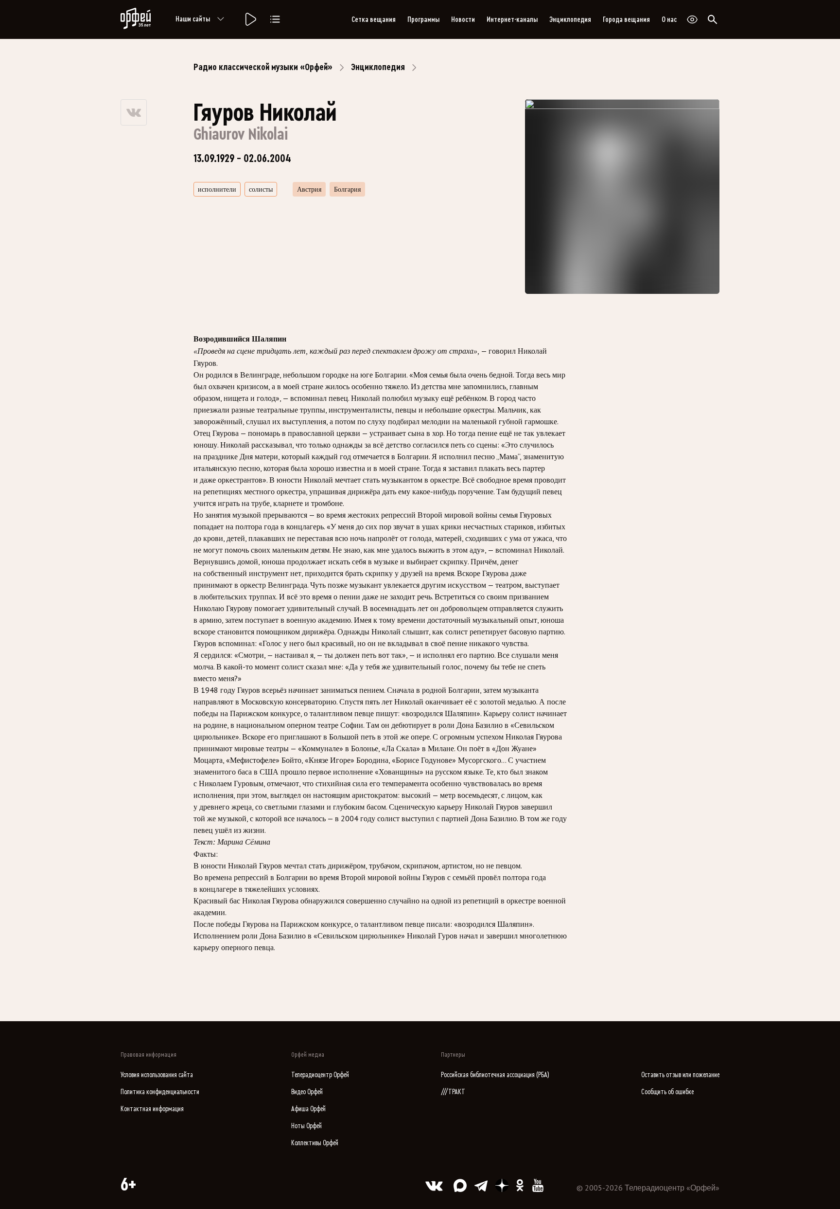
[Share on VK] (133, 112)
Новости (463, 19)
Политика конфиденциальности (160, 1092)
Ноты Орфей (306, 1126)
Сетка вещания (373, 19)
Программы (423, 19)
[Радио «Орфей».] (249, 19)
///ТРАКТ (453, 1092)
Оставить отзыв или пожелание (680, 1075)
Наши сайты (192, 19)
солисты (261, 189)
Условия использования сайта (157, 1075)
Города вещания (626, 19)
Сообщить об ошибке (667, 1092)
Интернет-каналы (512, 19)
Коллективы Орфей (314, 1143)
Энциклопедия (570, 19)
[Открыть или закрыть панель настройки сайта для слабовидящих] (692, 19)
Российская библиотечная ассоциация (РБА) (495, 1075)
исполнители (217, 189)
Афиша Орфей (308, 1109)
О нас (669, 19)
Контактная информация (152, 1109)
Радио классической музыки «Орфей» (262, 67)
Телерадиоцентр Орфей (320, 1075)
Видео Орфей (307, 1092)
